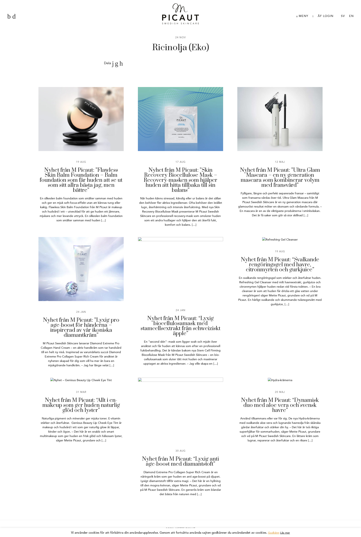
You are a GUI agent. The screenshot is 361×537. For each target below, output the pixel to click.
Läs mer (285, 532)
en (351, 16)
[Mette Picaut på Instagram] (14, 16)
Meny (303, 16)
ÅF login (325, 16)
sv (343, 16)
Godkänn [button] (273, 532)
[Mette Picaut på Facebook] (9, 16)
